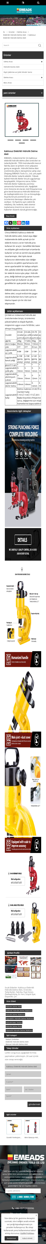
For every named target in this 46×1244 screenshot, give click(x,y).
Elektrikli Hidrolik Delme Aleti (14, 35)
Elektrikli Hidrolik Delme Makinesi (19, 1010)
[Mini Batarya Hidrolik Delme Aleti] (32, 1126)
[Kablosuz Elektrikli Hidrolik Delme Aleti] (21, 120)
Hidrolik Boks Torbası (14, 1022)
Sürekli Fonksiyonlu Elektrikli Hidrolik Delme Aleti (14, 1137)
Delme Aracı (22, 32)
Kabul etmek (27, 1238)
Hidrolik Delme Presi (14, 1026)
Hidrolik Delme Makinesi (15, 1014)
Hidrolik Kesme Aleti (12, 67)
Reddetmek (11, 1238)
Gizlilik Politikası (27, 1233)
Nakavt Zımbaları (12, 1039)
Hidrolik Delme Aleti (13, 1006)
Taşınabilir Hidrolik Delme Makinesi (20, 1018)
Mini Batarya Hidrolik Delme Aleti (32, 1137)
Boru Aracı (8, 83)
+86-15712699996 (24, 1208)
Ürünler (12, 32)
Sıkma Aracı (8, 61)
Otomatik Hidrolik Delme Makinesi (19, 1030)
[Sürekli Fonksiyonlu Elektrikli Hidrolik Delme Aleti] (14, 1126)
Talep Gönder (10, 216)
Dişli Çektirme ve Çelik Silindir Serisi (18, 72)
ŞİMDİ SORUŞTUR (25, 1196)
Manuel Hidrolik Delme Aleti (17, 1044)
